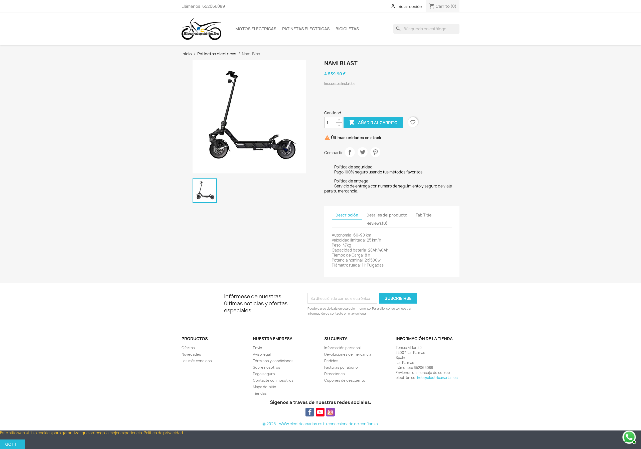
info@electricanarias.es (437, 377)
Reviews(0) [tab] (377, 223)
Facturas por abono (341, 367)
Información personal (342, 347)
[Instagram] (330, 412)
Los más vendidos (197, 360)
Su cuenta (336, 338)
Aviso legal (262, 354)
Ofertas (188, 347)
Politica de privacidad (163, 432)
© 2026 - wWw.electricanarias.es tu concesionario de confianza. (320, 423)
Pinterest (375, 152)
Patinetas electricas (306, 29)
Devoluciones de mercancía (347, 354)
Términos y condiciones (273, 360)
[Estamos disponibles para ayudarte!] (628, 436)
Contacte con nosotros (273, 380)
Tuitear (363, 152)
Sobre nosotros (266, 367)
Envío (257, 347)
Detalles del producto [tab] (387, 215)
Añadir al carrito (373, 122)
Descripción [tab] (347, 215)
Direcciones (334, 373)
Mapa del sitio (264, 386)
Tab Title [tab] (423, 215)
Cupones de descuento (344, 380)
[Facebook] (309, 412)
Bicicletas (347, 29)
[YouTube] (320, 412)
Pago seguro (264, 373)
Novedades (191, 354)
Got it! (12, 444)
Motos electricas (255, 29)
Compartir (350, 152)
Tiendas (260, 393)
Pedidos (331, 360)
